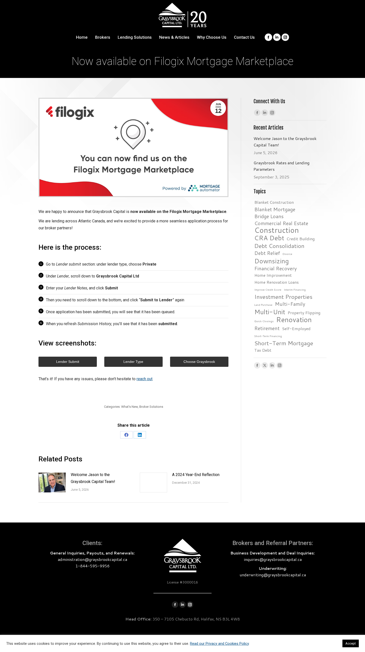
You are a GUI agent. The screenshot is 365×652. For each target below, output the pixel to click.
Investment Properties (283, 296)
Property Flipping (304, 312)
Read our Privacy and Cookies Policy (219, 643)
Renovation (294, 319)
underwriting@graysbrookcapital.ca (273, 575)
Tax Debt (262, 350)
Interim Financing (295, 289)
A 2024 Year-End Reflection (195, 474)
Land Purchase (263, 305)
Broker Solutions (151, 407)
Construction (276, 230)
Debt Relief (267, 253)
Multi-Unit (269, 312)
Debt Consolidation (279, 245)
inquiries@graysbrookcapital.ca (273, 559)
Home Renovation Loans (276, 282)
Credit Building (301, 238)
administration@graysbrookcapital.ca (92, 559)
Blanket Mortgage (274, 209)
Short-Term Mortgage (283, 343)
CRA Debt (269, 238)
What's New (129, 407)
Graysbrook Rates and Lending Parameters (281, 166)
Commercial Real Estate (281, 223)
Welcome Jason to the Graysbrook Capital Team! (93, 478)
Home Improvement (273, 275)
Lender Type (133, 362)
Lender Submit (67, 362)
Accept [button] (350, 643)
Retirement (267, 328)
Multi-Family (290, 304)
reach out (144, 379)
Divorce (287, 254)
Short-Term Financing (268, 336)
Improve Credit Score (267, 289)
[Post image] (52, 482)
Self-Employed (296, 328)
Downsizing (271, 261)
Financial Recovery (275, 268)
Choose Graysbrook (199, 362)
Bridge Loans (269, 216)
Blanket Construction (274, 202)
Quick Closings (264, 321)
